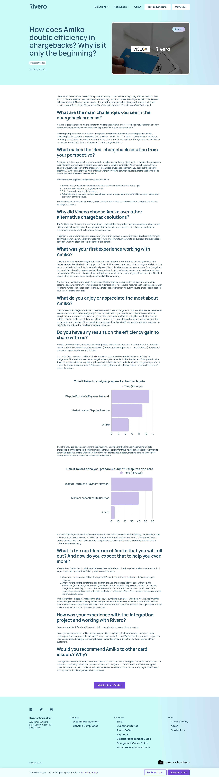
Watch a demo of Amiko (109, 685)
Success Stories (37, 63)
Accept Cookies (179, 772)
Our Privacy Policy (89, 772)
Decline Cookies (155, 772)
